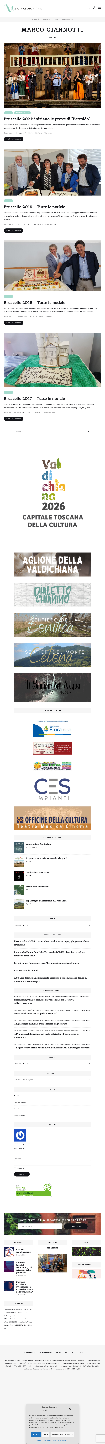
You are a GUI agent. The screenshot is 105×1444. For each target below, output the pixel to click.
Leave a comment (50, 224)
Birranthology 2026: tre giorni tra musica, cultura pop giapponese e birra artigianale (52, 943)
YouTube (63, 1353)
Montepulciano (22, 113)
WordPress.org (19, 1115)
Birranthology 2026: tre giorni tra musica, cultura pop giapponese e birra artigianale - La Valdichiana (50, 996)
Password (17, 1158)
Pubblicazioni (67, 19)
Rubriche (46, 19)
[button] (70, 1408)
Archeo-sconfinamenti (26, 970)
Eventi (56, 19)
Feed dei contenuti (21, 1102)
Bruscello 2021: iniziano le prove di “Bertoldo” (47, 118)
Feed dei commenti (21, 1109)
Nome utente (19, 1148)
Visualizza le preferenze (62, 1434)
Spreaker (79, 1353)
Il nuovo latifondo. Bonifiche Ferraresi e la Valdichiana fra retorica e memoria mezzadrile (49, 954)
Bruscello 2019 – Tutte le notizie (34, 206)
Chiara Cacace (8, 133)
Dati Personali (56, 1340)
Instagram (47, 1353)
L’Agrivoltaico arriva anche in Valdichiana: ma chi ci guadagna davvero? (53, 1047)
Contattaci (71, 1340)
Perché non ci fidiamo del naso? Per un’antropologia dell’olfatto (47, 963)
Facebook (30, 1353)
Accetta (36, 1434)
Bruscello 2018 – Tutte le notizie (34, 302)
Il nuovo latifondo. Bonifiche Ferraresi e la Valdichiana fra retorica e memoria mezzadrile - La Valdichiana (52, 1010)
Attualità (35, 19)
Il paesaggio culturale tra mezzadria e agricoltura (41, 1023)
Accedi (16, 1095)
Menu (99, 8)
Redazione (7, 224)
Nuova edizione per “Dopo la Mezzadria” (36, 1013)
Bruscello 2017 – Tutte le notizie (34, 398)
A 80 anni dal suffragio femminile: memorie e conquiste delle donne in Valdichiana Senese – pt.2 (50, 979)
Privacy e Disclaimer (44, 1440)
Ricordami (20, 1168)
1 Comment (48, 133)
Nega (46, 1434)
